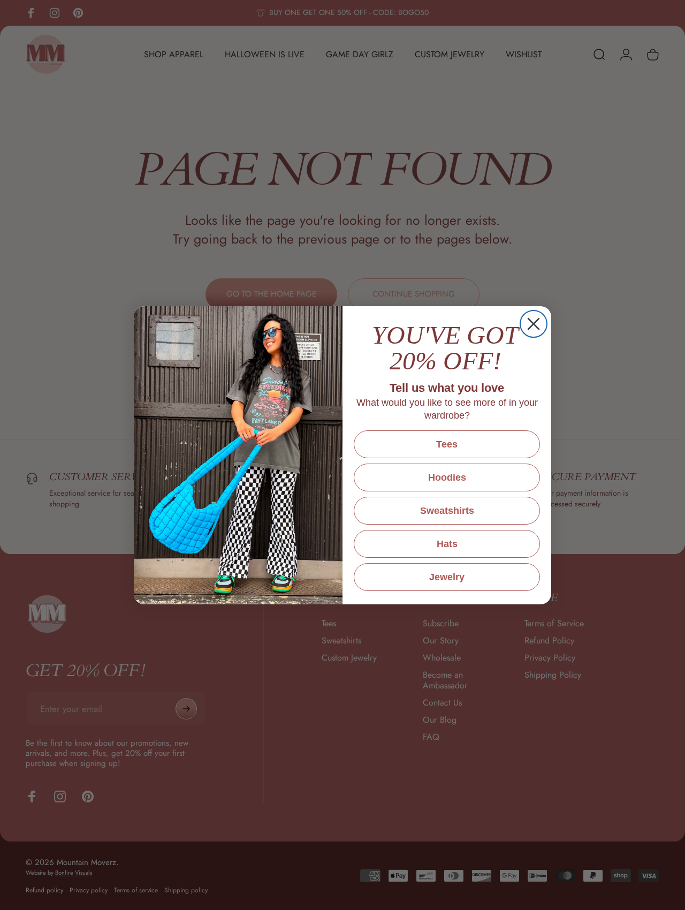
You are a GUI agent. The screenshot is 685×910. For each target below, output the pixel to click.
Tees (447, 444)
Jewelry (447, 577)
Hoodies (447, 477)
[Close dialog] (533, 323)
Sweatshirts (447, 510)
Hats (447, 544)
